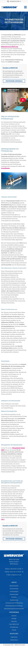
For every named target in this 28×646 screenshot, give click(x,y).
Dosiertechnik (14, 588)
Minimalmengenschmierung (9, 46)
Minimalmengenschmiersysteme (14, 608)
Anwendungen (5, 168)
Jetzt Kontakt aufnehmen (14, 81)
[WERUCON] (9, 7)
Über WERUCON (14, 624)
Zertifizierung (14, 627)
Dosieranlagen (14, 591)
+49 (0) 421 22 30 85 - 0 (15, 1)
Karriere (14, 615)
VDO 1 (3, 519)
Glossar (14, 630)
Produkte (14, 597)
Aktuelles (14, 621)
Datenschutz (14, 640)
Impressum (14, 637)
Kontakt (14, 618)
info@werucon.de (16, 575)
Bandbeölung (14, 600)
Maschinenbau (14, 586)
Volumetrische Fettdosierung (14, 603)
